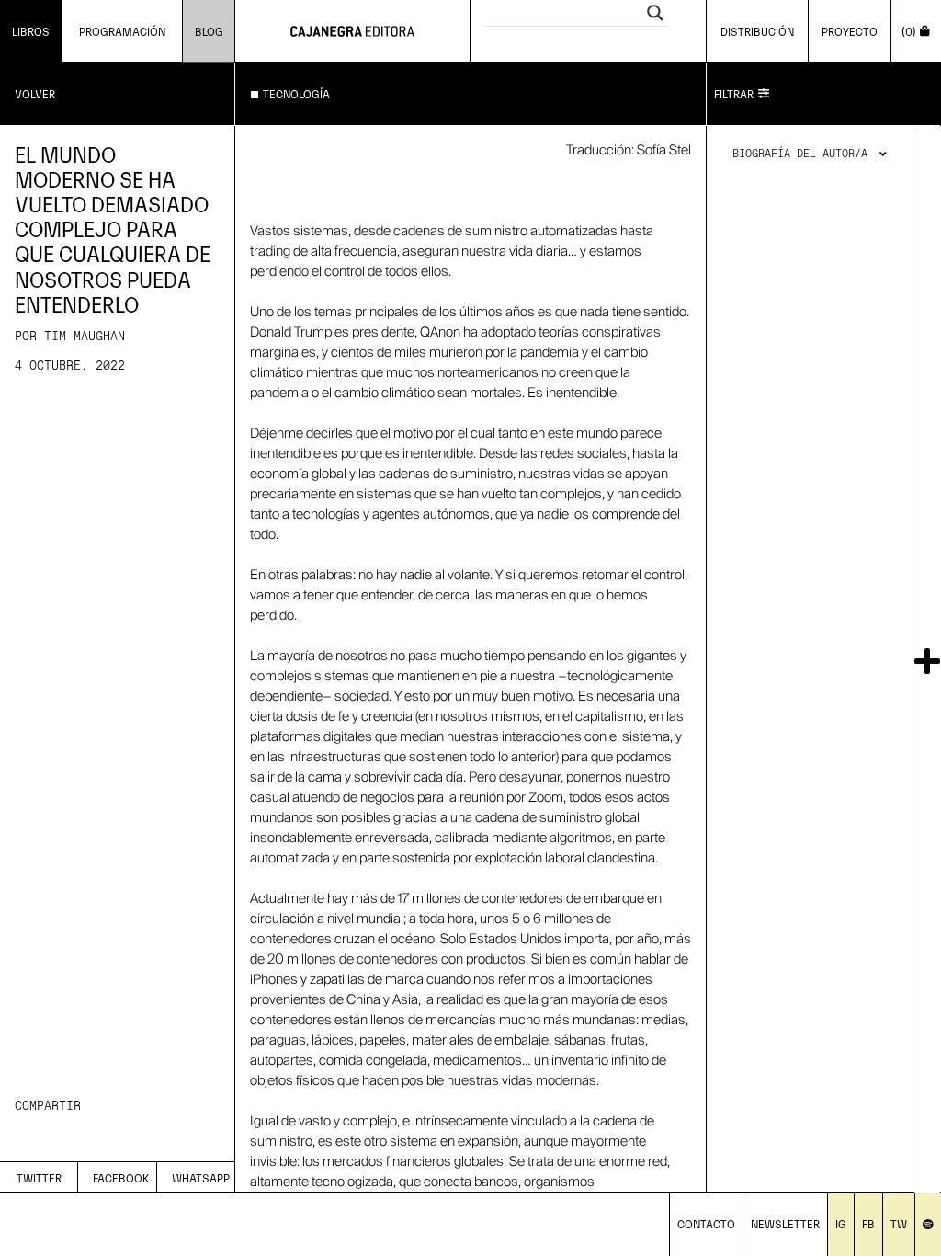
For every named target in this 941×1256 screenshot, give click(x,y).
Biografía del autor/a (799, 154)
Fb (868, 1223)
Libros (31, 31)
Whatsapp (201, 1177)
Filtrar (734, 93)
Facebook (121, 1177)
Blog (209, 31)
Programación (122, 31)
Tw (898, 1223)
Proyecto (850, 31)
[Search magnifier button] (655, 13)
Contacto (706, 1223)
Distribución (757, 31)
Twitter (39, 1177)
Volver (35, 93)
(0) (908, 31)
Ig (840, 1223)
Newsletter (785, 1223)
